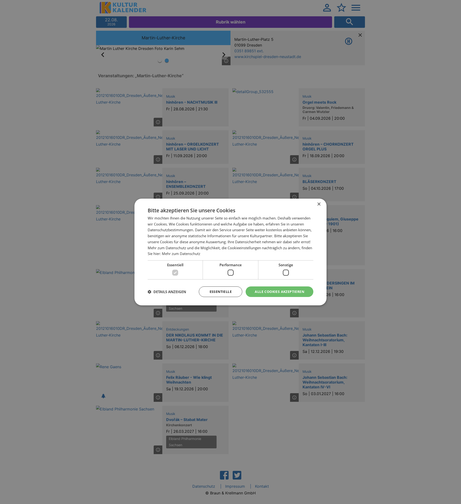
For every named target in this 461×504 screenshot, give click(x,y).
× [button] (319, 204)
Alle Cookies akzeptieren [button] (279, 291)
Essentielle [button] (221, 291)
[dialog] (230, 252)
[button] (167, 291)
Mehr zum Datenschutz (181, 253)
